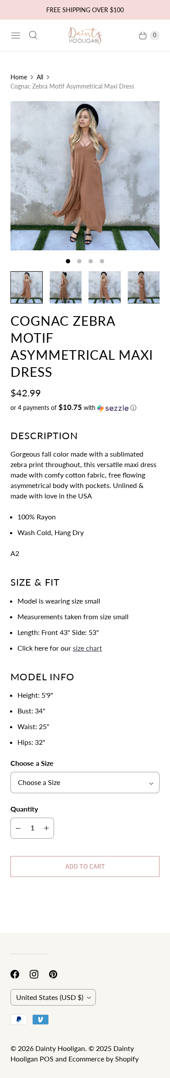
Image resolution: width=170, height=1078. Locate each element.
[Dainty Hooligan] (85, 35)
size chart (87, 648)
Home (18, 77)
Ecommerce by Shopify (103, 1058)
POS (47, 1058)
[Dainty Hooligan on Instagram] (39, 974)
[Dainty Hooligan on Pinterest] (58, 974)
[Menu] (15, 35)
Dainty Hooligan (60, 1048)
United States (49, 997)
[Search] (33, 35)
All (40, 77)
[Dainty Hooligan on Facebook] (20, 974)
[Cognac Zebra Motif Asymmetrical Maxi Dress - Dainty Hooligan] (85, 175)
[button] (85, 407)
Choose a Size (32, 763)
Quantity (24, 809)
